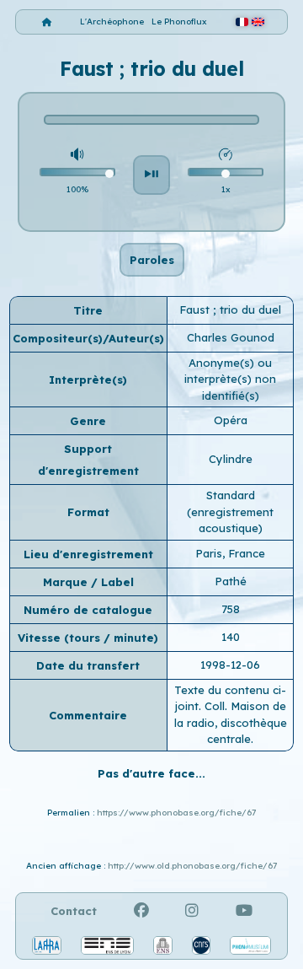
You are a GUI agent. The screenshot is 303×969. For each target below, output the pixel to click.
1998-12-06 (230, 664)
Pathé (231, 581)
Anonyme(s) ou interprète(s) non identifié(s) (230, 379)
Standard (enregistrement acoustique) (230, 511)
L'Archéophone (112, 21)
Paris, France (230, 553)
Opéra (230, 420)
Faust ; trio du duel (230, 309)
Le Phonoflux (179, 21)
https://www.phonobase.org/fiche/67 (176, 812)
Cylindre (230, 459)
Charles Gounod (230, 337)
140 (230, 636)
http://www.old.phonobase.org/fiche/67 (192, 865)
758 (230, 609)
